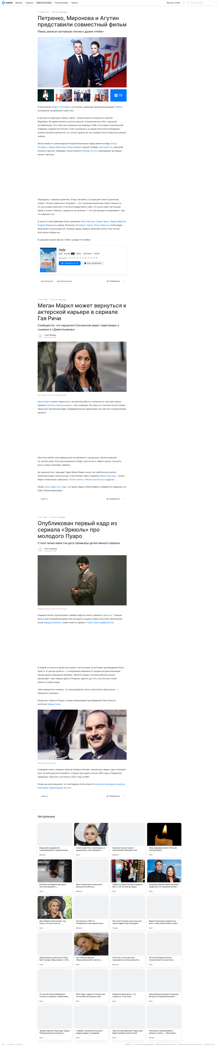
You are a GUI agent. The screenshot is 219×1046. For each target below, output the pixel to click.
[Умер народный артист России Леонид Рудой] (164, 840)
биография (87, 253)
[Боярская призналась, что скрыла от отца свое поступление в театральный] (128, 986)
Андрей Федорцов (47, 225)
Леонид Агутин (89, 151)
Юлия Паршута (101, 225)
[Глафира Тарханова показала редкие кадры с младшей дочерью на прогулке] (91, 1023)
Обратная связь (209, 1044)
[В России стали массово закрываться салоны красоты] (128, 950)
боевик (96, 253)
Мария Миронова (57, 147)
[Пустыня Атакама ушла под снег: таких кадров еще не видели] (128, 913)
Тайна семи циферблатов (100, 622)
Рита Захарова (50, 549)
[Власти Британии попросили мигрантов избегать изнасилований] (91, 876)
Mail (3, 1044)
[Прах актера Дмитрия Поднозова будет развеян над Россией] (128, 1023)
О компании (11, 1044)
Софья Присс (102, 221)
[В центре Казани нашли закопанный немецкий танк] (128, 840)
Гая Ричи (51, 405)
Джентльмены (64, 405)
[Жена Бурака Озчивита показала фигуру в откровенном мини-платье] (164, 986)
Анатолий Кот (106, 147)
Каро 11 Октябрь (61, 107)
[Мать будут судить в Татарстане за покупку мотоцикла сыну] (91, 986)
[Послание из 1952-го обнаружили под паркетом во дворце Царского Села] (91, 913)
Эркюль (107, 615)
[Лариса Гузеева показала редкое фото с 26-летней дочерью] (128, 876)
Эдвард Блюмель (52, 622)
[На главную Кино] (9, 2)
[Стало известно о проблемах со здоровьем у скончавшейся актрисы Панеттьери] (91, 840)
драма (78, 253)
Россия (67, 253)
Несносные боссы (94, 479)
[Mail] (3, 2)
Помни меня (76, 479)
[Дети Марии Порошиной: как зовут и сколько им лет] (55, 913)
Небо (118, 107)
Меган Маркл (44, 401)
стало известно (52, 487)
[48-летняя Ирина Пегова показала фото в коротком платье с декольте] (164, 950)
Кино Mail (63, 12)
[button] (82, 62)
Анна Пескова (88, 221)
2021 (61, 253)
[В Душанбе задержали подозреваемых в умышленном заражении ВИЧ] (55, 840)
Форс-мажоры (108, 476)
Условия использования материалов (190, 1044)
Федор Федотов (118, 221)
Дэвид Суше (54, 704)
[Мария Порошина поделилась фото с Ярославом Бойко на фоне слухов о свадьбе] (164, 913)
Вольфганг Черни (84, 225)
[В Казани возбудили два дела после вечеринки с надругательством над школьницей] (55, 876)
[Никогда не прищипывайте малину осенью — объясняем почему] (164, 1023)
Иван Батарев (74, 147)
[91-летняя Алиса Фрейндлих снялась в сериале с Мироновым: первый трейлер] (55, 986)
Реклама (19, 1044)
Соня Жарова (50, 335)
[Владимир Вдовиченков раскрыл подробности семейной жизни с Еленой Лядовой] (164, 876)
